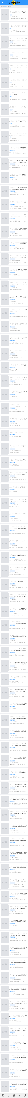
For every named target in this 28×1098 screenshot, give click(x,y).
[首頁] (2, 2)
